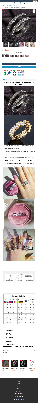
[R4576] (6, 56)
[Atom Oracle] (16, 3)
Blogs (19, 381)
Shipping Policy (5, 350)
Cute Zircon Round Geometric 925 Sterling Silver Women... (32, 368)
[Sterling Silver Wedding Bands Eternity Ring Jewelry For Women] (23, 363)
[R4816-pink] (11, 56)
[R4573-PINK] (23, 56)
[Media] (34, 12)
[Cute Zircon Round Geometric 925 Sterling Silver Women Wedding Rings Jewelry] (32, 363)
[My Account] (24, 3)
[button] (2, 44)
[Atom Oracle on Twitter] (15, 396)
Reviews (4, 354)
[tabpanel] (19, 25)
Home (19, 383)
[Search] (22, 3)
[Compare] (34, 10)
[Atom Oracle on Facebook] (14, 396)
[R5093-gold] (16, 56)
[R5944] (3, 56)
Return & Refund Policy (6, 352)
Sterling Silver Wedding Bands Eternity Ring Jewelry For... (23, 368)
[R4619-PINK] (28, 56)
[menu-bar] (12, 3)
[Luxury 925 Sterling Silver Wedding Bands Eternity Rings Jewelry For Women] (19, 25)
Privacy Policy (19, 388)
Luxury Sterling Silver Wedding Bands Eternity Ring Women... (14, 368)
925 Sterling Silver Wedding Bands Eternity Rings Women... (5, 368)
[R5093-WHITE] (8, 56)
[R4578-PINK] (26, 56)
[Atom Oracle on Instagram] (19, 396)
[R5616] (21, 56)
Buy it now (19, 66)
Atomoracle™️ (18, 401)
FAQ (19, 380)
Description (5, 79)
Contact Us (19, 386)
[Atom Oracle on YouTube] (22, 396)
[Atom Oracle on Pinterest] (17, 396)
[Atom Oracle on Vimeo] (23, 396)
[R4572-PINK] (18, 56)
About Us (19, 385)
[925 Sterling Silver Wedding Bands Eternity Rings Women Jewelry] (5, 363)
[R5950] (13, 56)
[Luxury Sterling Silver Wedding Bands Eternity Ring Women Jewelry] (14, 363)
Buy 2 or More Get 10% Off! (7, 1)
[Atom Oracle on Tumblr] (20, 396)
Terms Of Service (19, 392)
